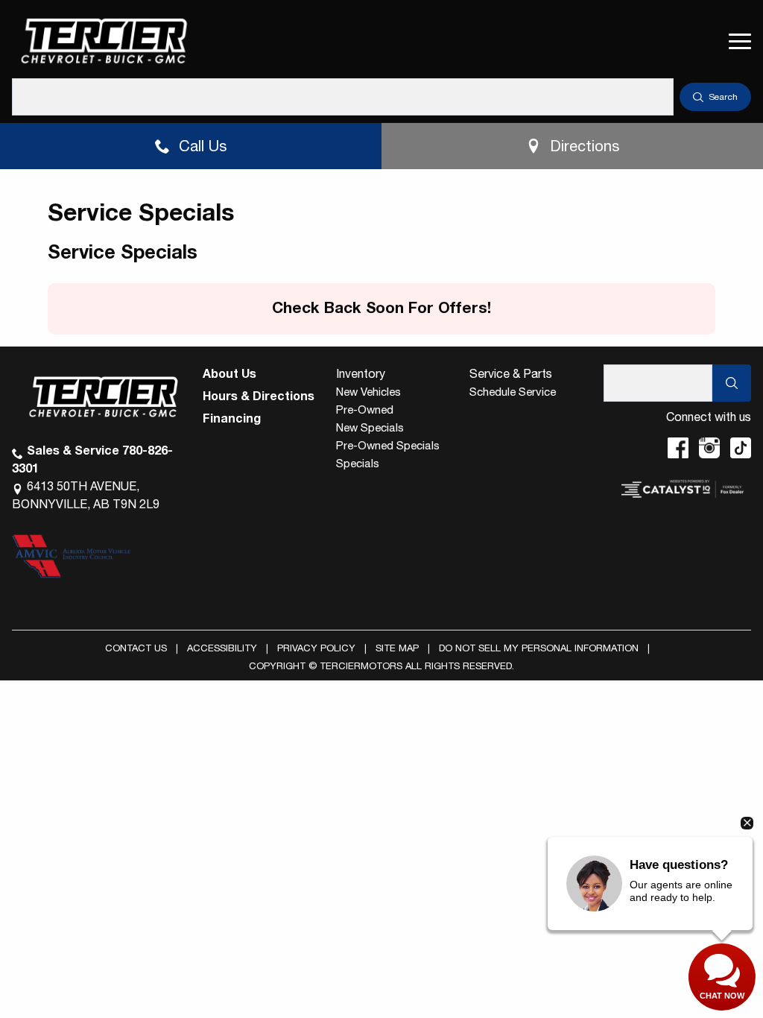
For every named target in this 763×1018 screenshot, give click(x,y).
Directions (584, 145)
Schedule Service (512, 391)
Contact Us (136, 648)
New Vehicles (368, 391)
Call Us (203, 145)
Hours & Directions (258, 395)
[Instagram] (709, 447)
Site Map (397, 648)
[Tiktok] (740, 447)
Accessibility (222, 648)
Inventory (360, 373)
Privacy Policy (316, 648)
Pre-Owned (364, 409)
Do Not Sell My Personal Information (539, 648)
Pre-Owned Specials (388, 445)
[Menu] (740, 41)
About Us (229, 373)
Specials (357, 463)
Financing (232, 418)
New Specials (370, 427)
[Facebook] (678, 447)
